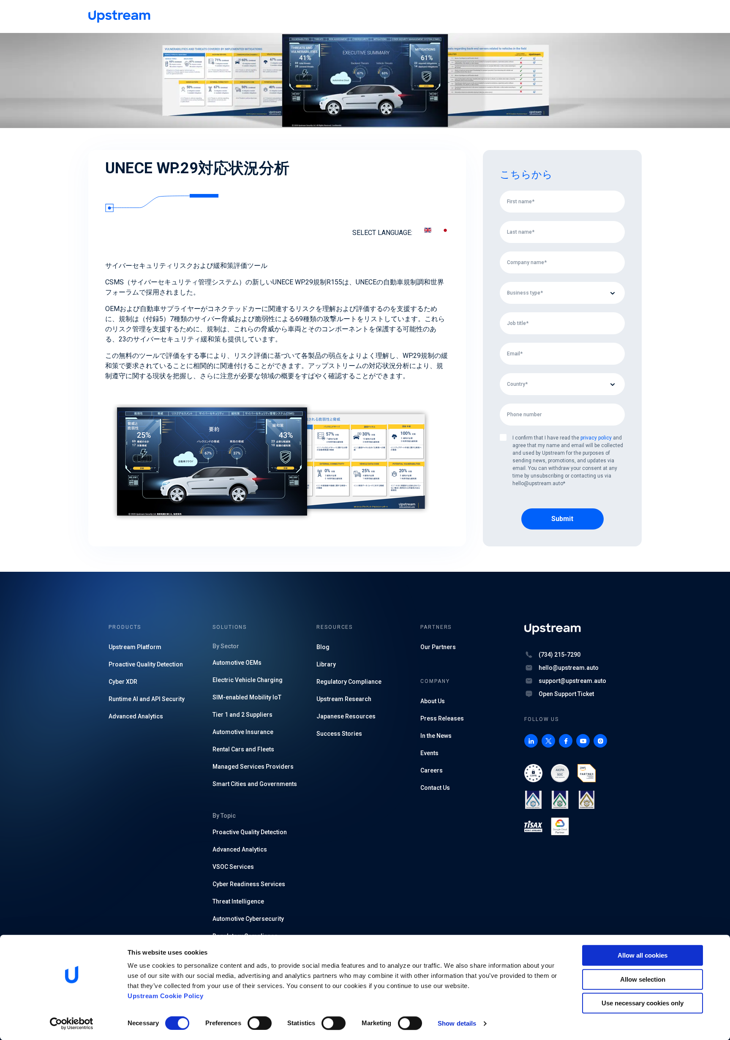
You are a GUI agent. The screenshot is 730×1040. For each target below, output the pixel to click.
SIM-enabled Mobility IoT (246, 697)
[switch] (260, 1023)
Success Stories (339, 733)
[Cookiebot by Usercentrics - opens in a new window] (72, 1023)
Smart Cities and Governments (254, 784)
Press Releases (442, 718)
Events (429, 753)
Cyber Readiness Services (248, 884)
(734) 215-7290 (559, 654)
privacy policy (596, 438)
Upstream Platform (135, 647)
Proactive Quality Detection (146, 664)
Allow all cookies (642, 955)
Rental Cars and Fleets (243, 749)
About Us (432, 701)
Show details (457, 1023)
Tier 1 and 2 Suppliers (242, 714)
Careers (431, 770)
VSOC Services (233, 866)
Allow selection (642, 979)
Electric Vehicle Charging (247, 680)
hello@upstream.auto (569, 667)
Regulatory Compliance (348, 681)
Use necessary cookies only (643, 1003)
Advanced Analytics (136, 716)
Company (434, 681)
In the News (436, 735)
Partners (436, 627)
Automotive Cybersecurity (248, 918)
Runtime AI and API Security (147, 699)
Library (326, 664)
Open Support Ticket (566, 694)
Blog (323, 647)
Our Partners (438, 647)
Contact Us (435, 787)
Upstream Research (343, 699)
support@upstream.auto (572, 680)
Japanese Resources (346, 716)
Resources (334, 627)
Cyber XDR (123, 681)
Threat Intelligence (238, 901)
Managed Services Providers (253, 766)
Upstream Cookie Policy (165, 995)
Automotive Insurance (242, 732)
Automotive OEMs (236, 662)
